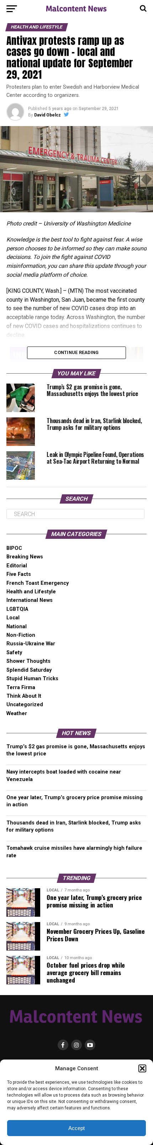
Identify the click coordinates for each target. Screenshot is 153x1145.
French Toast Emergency (37, 583)
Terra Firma (20, 688)
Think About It (23, 696)
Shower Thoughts (28, 661)
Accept (76, 1128)
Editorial (16, 566)
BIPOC (14, 548)
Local (13, 618)
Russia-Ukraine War (30, 644)
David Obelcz (47, 115)
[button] (142, 1068)
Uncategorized (24, 705)
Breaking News (24, 557)
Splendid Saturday (29, 670)
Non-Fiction (20, 635)
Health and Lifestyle (31, 592)
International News (29, 600)
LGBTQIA (17, 609)
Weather (16, 714)
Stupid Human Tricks (32, 679)
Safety (14, 653)
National (16, 627)
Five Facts (18, 574)
